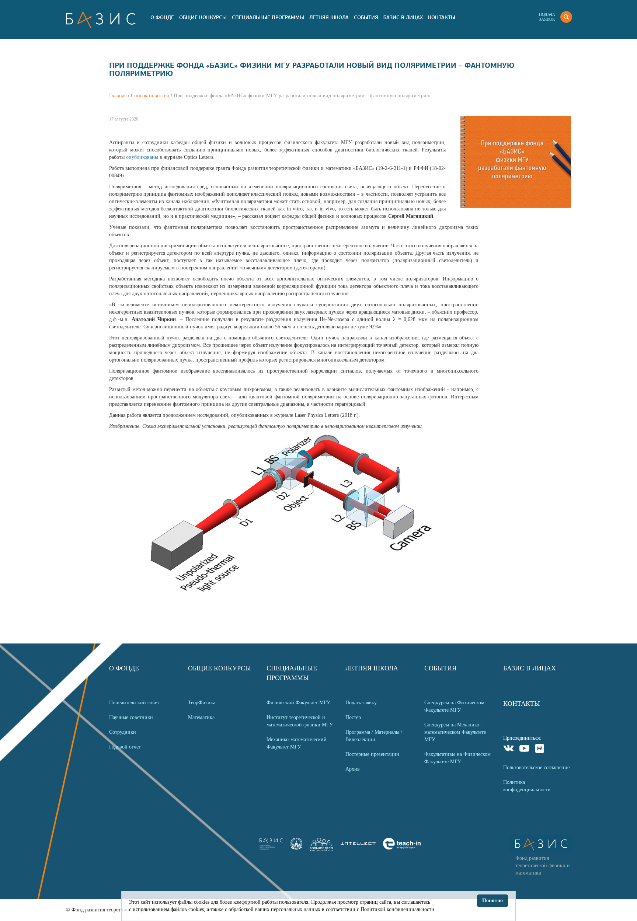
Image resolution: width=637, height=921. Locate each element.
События (366, 17)
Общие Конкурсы (203, 17)
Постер (353, 717)
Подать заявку (361, 702)
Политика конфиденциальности (527, 785)
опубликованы (143, 157)
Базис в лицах (403, 17)
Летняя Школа (329, 17)
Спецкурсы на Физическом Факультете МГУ (454, 706)
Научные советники (131, 717)
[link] (296, 848)
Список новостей (150, 95)
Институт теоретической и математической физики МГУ (300, 721)
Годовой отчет (125, 747)
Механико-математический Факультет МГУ (297, 743)
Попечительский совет (134, 702)
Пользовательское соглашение (536, 767)
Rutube (540, 749)
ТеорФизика (201, 702)
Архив (352, 769)
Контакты (441, 17)
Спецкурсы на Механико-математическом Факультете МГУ (455, 732)
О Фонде (162, 17)
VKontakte (509, 749)
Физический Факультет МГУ (298, 702)
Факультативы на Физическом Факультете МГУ (457, 757)
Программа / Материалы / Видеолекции (373, 735)
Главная (117, 95)
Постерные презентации (372, 754)
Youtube (524, 749)
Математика (201, 717)
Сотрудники (122, 732)
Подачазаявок (547, 16)
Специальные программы (268, 17)
